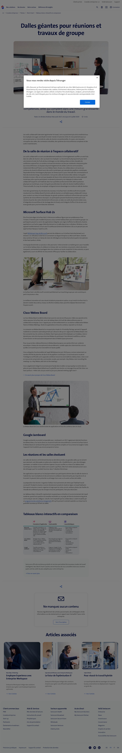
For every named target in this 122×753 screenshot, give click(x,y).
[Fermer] (97, 77)
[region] (62, 91)
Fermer (87, 102)
